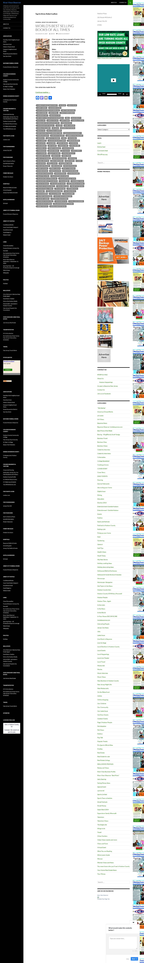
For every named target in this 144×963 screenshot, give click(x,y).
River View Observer (12, 2)
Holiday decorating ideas (105, 567)
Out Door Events (102, 715)
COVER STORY (102, 469)
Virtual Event (101, 847)
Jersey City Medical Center (10, 192)
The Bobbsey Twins (77, 181)
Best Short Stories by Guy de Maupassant (50, 118)
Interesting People (103, 624)
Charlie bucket (66, 123)
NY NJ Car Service (8, 333)
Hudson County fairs (104, 590)
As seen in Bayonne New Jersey (107, 386)
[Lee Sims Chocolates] (113, 294)
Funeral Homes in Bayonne (10, 67)
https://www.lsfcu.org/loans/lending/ (109, 58)
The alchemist (64, 181)
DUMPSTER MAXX (8, 163)
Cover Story (101, 472)
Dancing (100, 480)
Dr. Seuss (55, 128)
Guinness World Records (74, 135)
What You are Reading (49, 22)
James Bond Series (73, 140)
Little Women (41, 153)
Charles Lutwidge (77, 120)
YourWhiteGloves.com (9, 129)
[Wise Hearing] (105, 341)
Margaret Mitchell (43, 155)
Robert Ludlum (55, 168)
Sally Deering (101, 779)
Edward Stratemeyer (67, 128)
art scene (100, 415)
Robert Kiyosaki (42, 168)
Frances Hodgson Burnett (72, 133)
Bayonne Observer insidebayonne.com (109, 427)
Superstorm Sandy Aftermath (106, 813)
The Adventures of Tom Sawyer (47, 181)
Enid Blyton (41, 130)
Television (100, 817)
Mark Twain (66, 155)
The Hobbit (40, 191)
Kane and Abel (74, 145)
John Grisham (41, 145)
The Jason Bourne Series (54, 191)
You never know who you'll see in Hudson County (113, 866)
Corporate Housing (8, 114)
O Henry (79, 161)
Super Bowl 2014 (103, 809)
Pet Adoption (101, 726)
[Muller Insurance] (104, 329)
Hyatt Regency (7, 232)
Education (100, 499)
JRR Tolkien (52, 145)
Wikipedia (6, 273)
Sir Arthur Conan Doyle (44, 173)
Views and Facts (102, 844)
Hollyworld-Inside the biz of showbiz (109, 575)
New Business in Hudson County (108, 681)
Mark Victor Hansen (43, 158)
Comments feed (102, 151)
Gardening (100, 540)
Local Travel (101, 662)
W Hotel (5, 203)
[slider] (112, 94)
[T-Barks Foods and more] (105, 272)
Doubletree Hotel (8, 230)
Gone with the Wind (57, 135)
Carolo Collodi (53, 120)
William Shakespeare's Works (63, 203)
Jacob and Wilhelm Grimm (57, 140)
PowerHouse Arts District (10, 54)
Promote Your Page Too (103, 899)
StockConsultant (8, 361)
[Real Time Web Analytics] (7, 381)
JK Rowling (73, 143)
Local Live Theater (103, 658)
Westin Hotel (6, 235)
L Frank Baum (41, 150)
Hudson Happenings (106, 382)
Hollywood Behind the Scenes (107, 571)
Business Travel (102, 438)
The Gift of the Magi (77, 186)
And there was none (68, 110)
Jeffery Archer (62, 143)
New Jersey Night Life (104, 684)
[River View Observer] (98, 897)
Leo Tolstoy (65, 150)
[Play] (100, 94)
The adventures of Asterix (59, 176)
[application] (113, 80)
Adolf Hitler (72, 105)
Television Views (102, 821)
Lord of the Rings (54, 153)
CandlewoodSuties (8, 225)
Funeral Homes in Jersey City (11, 248)
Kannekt (5, 250)
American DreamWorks (105, 412)
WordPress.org (102, 154)
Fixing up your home (104, 533)
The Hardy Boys (72, 188)
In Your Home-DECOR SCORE (107, 616)
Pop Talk (100, 737)
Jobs (98, 631)
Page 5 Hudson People (104, 722)
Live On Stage (101, 643)
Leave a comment (63, 34)
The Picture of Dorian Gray (63, 196)
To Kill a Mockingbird (76, 201)
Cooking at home (102, 465)
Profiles (99, 749)
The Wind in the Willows (45, 201)
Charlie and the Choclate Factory (48, 123)
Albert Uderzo (41, 107)
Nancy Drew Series (57, 161)
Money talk (101, 665)
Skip (127, 959)
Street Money (101, 806)
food (98, 537)
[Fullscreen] (127, 94)
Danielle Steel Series (43, 128)
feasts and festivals (103, 522)
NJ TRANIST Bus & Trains (10, 124)
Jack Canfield (41, 140)
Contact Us (122, 2)
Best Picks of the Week (104, 431)
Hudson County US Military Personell (109, 594)
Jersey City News (103, 628)
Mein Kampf (72, 158)
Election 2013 (101, 503)
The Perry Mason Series (44, 196)
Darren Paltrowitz (103, 484)
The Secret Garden (43, 198)
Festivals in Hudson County (106, 525)
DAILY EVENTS (102, 476)
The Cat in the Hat (42, 183)
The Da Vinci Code (62, 186)
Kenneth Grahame (54, 148)
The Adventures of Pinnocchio (47, 178)
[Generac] (113, 250)
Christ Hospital (7, 190)
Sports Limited (102, 794)
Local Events (101, 650)
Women (100, 859)
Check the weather (8, 245)
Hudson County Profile (9, 121)
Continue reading (42, 92)
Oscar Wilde (41, 163)
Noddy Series (70, 161)
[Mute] (123, 94)
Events (99, 514)
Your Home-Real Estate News (107, 870)
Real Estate (101, 753)
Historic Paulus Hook (9, 47)
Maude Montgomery (59, 158)
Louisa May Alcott (69, 153)
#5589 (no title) (102, 375)
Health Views (101, 552)
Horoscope (101, 578)
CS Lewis (59, 125)
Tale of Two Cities (42, 176)
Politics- (100, 734)
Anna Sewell (54, 113)
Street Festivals (102, 802)
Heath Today (101, 556)
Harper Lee (40, 138)
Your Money (101, 874)
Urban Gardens (102, 836)
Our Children (101, 703)
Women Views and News (105, 862)
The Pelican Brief (68, 193)
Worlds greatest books (58, 206)
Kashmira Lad (41, 148)
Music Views (101, 677)
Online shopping (102, 700)
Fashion (100, 518)
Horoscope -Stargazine (104, 582)
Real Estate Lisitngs (103, 760)
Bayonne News (102, 423)
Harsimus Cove (7, 44)
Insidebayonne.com (103, 620)
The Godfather (60, 188)
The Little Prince (55, 193)
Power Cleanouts (8, 166)
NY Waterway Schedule (9, 126)
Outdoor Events (102, 719)
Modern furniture (8, 177)
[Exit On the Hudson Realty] (104, 212)
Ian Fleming (72, 138)
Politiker (5, 283)
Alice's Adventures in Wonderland (48, 110)
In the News (101, 609)
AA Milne (62, 105)
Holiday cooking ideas (104, 563)
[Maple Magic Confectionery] (105, 315)
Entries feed (101, 147)
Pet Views (100, 730)
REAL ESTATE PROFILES (105, 764)
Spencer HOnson (60, 173)
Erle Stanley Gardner (54, 130)
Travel (99, 832)
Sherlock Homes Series (70, 171)
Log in (99, 143)
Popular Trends (102, 741)
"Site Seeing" (101, 408)
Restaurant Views (103, 768)
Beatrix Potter (55, 115)
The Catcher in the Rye (58, 183)
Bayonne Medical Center (10, 187)
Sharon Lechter (55, 171)
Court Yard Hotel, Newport (10, 227)
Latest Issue (101, 635)
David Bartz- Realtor (8, 298)
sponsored (100, 790)
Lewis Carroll (76, 150)
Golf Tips (100, 548)
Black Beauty (76, 118)
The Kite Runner (42, 193)
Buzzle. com (41, 120)
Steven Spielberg (73, 173)
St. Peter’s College (8, 86)
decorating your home (104, 487)
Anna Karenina (42, 113)
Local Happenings (103, 654)
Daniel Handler (69, 125)
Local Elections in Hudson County (108, 647)
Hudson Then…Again (104, 601)
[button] (113, 80)
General (38, 22)
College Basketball (103, 461)
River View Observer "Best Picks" (108, 775)
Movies (99, 669)
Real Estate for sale (103, 756)
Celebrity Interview (103, 450)
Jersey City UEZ (7, 150)
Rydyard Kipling (42, 171)
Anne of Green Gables (67, 113)
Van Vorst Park (7, 56)
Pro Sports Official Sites (105, 745)
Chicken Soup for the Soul (45, 125)
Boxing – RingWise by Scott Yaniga (108, 434)
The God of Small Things (44, 188)
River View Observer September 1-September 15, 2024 (11, 261)
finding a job (101, 529)
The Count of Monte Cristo (45, 186)
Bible (67, 118)
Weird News (6, 270)
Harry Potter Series (53, 138)
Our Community (102, 707)
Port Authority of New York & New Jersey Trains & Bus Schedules (11, 255)
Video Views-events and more (107, 840)
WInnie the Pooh (42, 206)
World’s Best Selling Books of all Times (54, 28)
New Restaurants (103, 688)
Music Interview (102, 673)
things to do (101, 828)
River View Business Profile (106, 772)
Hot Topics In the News (104, 586)
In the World (101, 612)
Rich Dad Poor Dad (70, 166)
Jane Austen (41, 143)
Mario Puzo (56, 155)
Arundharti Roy (42, 115)
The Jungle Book (70, 191)
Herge (64, 138)
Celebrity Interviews (104, 453)
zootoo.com (6, 139)
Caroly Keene (65, 120)
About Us (114, 2)
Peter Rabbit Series (65, 163)
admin (52, 34)
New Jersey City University (10, 84)
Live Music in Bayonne (104, 639)
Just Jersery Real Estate (9, 322)
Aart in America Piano (9, 161)
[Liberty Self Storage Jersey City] (105, 228)
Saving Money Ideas (103, 783)
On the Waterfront (103, 692)
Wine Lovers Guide (103, 855)
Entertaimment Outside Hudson (107, 506)
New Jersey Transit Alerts (10, 350)
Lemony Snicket (53, 150)
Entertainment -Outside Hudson (107, 510)
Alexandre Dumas (55, 107)
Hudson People (102, 597)
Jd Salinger (51, 143)
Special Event (101, 787)
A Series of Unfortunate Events (47, 105)
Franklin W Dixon (42, 135)
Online (99, 696)
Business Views (102, 446)
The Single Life (102, 825)
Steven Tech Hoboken (9, 89)
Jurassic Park (63, 145)
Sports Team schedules (104, 798)
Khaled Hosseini (68, 148)
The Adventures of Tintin (67, 178)
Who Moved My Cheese (44, 203)
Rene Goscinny (56, 166)
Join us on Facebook (104, 393)
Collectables (101, 457)
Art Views (100, 419)
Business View (102, 442)
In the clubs (101, 605)
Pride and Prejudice (43, 166)
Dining (99, 495)
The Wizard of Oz (61, 201)
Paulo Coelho (52, 163)
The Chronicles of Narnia (76, 183)
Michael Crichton (42, 161)
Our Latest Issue (102, 711)
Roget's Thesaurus (69, 168)
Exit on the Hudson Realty (10, 301)
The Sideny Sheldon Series (59, 198)
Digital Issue (101, 491)
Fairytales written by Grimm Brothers (49, 133)
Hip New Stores (102, 559)
